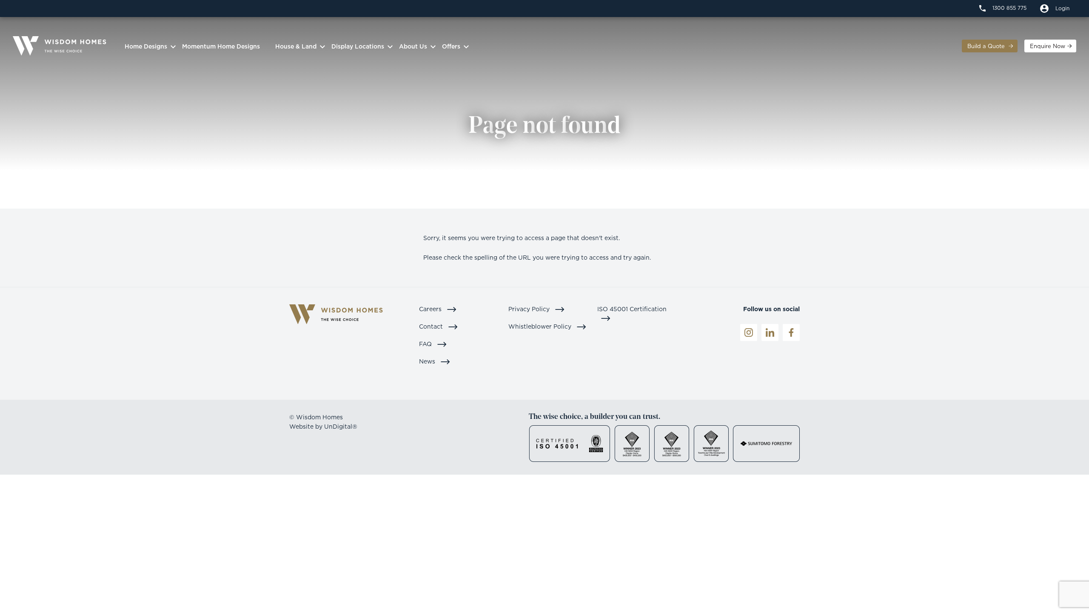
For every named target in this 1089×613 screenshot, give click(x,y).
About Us (413, 46)
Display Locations (357, 46)
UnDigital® (340, 426)
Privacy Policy (529, 309)
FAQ (426, 344)
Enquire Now (1047, 46)
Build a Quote (986, 46)
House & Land (295, 46)
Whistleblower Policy (540, 326)
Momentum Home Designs (221, 46)
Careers (431, 309)
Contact (432, 326)
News (428, 361)
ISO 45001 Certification (632, 309)
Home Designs (146, 46)
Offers (451, 46)
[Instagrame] (748, 332)
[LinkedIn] (769, 332)
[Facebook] (791, 332)
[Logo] (59, 46)
